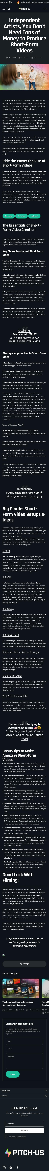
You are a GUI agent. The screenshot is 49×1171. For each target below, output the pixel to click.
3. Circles (7, 609)
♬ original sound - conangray (24, 496)
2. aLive (7, 577)
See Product (8, 216)
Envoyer (13, 1074)
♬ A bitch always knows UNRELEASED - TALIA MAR (24, 340)
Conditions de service (25, 1031)
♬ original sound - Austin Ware (27, 737)
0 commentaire (38, 58)
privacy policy (21, 1137)
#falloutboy (13, 731)
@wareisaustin (17, 724)
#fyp (9, 735)
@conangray (24, 489)
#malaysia (26, 731)
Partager (26, 964)
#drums (38, 731)
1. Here (6, 551)
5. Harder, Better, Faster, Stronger (21, 652)
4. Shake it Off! (11, 635)
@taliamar (24, 331)
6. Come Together (12, 676)
